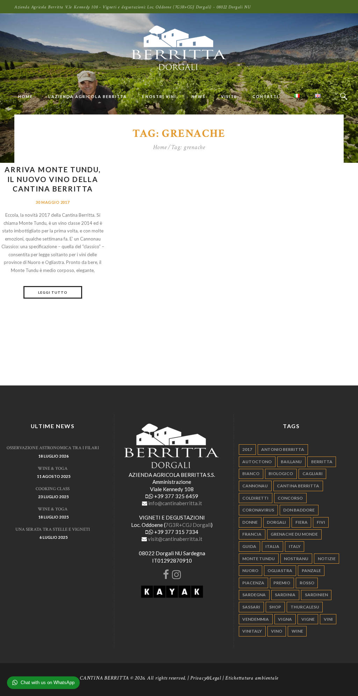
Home (160, 147)
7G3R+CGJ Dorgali (188, 525)
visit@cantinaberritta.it (175, 539)
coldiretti (255, 498)
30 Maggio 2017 (52, 202)
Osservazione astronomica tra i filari (53, 448)
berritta (321, 461)
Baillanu (291, 461)
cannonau (255, 485)
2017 (247, 449)
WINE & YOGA (52, 469)
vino (276, 631)
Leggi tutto (52, 292)
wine (297, 631)
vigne (308, 619)
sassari (251, 607)
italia (272, 546)
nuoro (250, 570)
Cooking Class (53, 489)
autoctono (257, 461)
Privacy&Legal (205, 678)
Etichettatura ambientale (251, 678)
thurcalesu (305, 607)
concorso (290, 498)
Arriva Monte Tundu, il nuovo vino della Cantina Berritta (53, 179)
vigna (285, 619)
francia (252, 534)
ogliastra (279, 570)
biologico (280, 473)
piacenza (253, 582)
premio (281, 582)
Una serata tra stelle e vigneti (52, 530)
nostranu (296, 558)
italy (295, 546)
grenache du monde (294, 534)
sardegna (254, 594)
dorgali (276, 522)
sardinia (285, 594)
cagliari (312, 473)
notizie (327, 558)
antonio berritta (282, 449)
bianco (250, 473)
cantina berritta (298, 485)
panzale (311, 570)
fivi (321, 522)
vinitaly (252, 631)
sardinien (316, 594)
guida (249, 546)
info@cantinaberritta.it (175, 503)
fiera (301, 522)
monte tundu (258, 558)
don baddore (299, 510)
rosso (307, 582)
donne (250, 522)
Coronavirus (258, 510)
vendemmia (255, 619)
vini (328, 619)
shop (275, 607)
